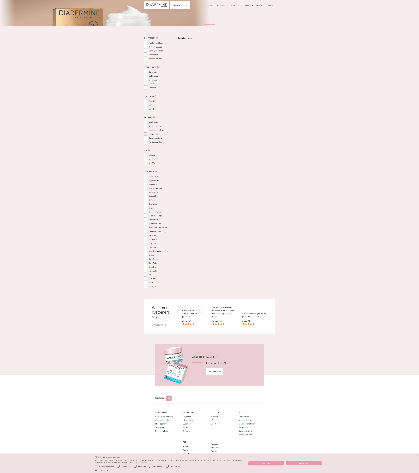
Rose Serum (153, 259)
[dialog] (209, 463)
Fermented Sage (155, 216)
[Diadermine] (156, 5)
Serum (151, 84)
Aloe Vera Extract (155, 188)
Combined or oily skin (157, 130)
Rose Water (153, 263)
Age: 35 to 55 (153, 159)
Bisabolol (152, 196)
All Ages (152, 155)
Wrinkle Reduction (156, 47)
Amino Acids (153, 192)
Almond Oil (153, 184)
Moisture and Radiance (157, 43)
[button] (169, 470)
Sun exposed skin (155, 138)
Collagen (152, 208)
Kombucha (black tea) (157, 231)
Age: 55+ (152, 163)
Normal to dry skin (156, 126)
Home (210, 5)
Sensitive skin (154, 122)
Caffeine (152, 200)
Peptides (152, 247)
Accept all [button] (266, 463)
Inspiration (248, 5)
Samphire (152, 267)
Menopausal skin (155, 58)
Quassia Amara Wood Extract (160, 251)
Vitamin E (152, 286)
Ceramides (153, 204)
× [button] (416, 456)
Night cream (153, 76)
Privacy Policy (142, 462)
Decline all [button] (303, 463)
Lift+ (150, 105)
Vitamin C (152, 282)
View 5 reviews (158, 325)
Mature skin (153, 134)
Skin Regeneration (156, 51)
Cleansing (152, 88)
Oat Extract (153, 235)
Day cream (153, 72)
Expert (151, 109)
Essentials (152, 101)
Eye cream (153, 80)
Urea (150, 275)
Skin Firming (153, 55)
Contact (260, 5)
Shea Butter (153, 271)
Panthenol (153, 239)
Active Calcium (154, 176)
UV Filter (152, 279)
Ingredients (222, 5)
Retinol (151, 255)
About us (235, 5)
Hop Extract (153, 220)
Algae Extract (154, 180)
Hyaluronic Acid (155, 223)
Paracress (152, 243)
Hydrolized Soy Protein (158, 227)
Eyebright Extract (155, 212)
